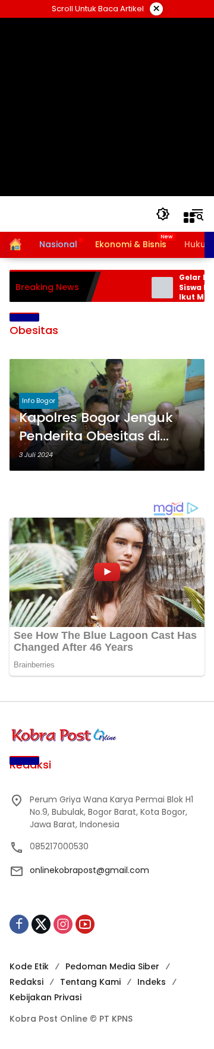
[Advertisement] (107, 107)
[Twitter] (41, 924)
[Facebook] (19, 924)
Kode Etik (29, 966)
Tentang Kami (90, 982)
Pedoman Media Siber (112, 966)
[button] (163, 214)
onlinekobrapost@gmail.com (89, 870)
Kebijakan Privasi (45, 997)
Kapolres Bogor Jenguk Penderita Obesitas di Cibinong (96, 427)
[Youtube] (85, 924)
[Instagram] (63, 924)
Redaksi (26, 982)
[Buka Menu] (189, 217)
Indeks (151, 982)
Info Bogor (38, 400)
